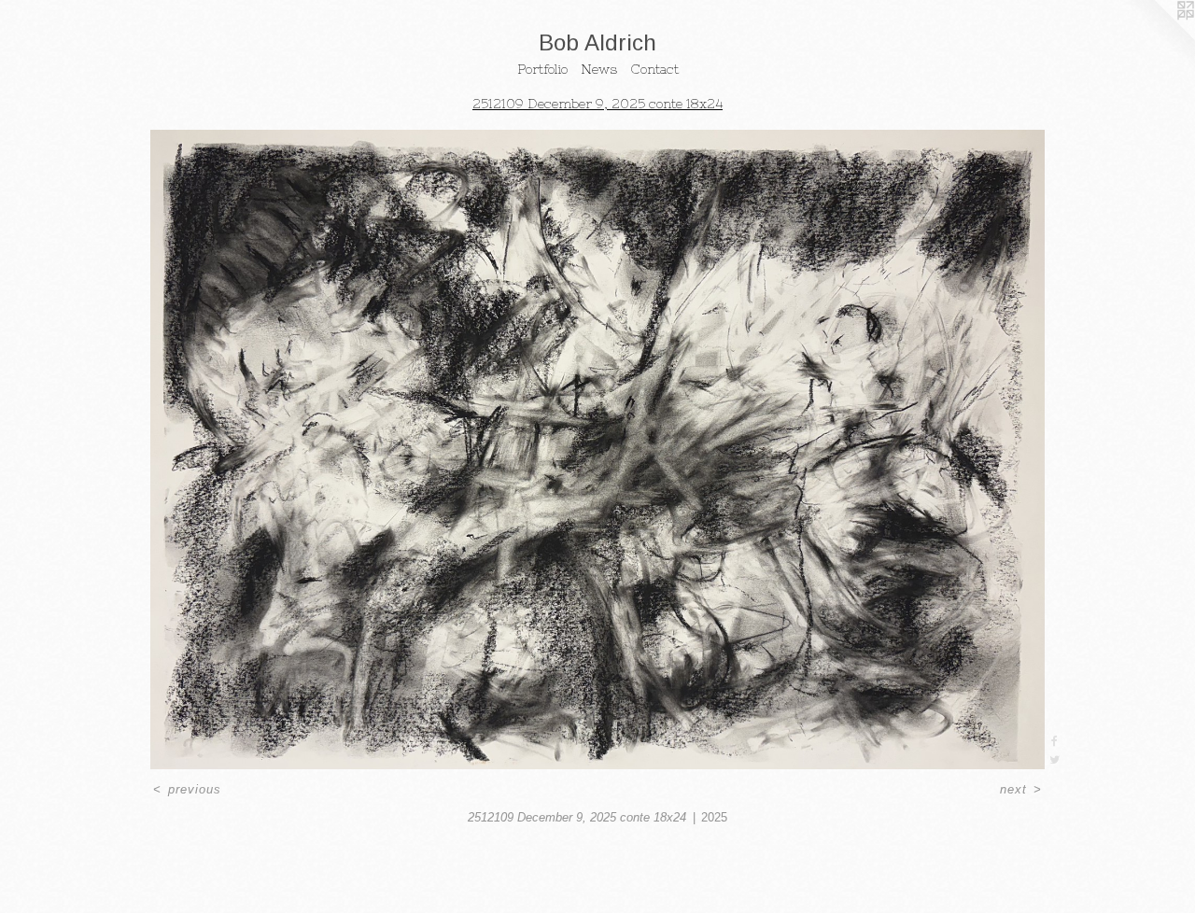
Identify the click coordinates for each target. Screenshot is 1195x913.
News (599, 69)
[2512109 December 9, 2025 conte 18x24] (598, 449)
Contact (654, 69)
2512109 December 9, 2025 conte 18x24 (597, 103)
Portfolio (542, 69)
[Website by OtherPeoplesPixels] (1157, 37)
